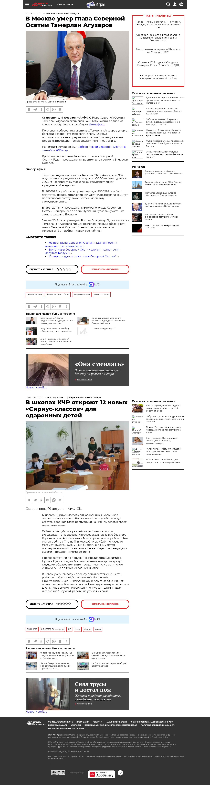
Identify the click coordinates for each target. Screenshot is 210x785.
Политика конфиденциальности (158, 725)
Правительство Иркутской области (44, 492)
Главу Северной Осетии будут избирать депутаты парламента (56, 329)
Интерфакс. (97, 124)
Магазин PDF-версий (116, 722)
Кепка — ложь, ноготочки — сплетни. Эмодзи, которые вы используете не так (158, 24)
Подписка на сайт (57, 725)
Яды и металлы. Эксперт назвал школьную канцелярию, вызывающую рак (162, 440)
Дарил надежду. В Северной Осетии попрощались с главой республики (56, 341)
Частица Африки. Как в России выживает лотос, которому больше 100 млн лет (164, 111)
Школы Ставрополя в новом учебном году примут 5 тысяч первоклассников (55, 666)
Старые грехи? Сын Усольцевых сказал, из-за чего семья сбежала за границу (164, 154)
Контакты (76, 725)
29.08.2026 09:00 (34, 397)
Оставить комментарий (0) (105, 269)
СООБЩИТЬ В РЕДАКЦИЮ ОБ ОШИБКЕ (66, 728)
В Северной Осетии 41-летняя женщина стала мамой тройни (158, 77)
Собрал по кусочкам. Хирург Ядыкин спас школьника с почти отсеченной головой (165, 419)
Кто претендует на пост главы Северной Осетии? (83, 256)
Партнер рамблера (76, 773)
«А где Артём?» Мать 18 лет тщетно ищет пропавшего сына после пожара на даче (164, 451)
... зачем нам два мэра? (103, 328)
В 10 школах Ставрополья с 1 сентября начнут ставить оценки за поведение (108, 655)
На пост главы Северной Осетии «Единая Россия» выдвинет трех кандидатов (81, 244)
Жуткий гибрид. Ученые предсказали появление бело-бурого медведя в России (165, 143)
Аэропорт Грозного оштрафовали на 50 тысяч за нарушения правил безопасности (158, 38)
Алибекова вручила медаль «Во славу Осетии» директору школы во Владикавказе (57, 655)
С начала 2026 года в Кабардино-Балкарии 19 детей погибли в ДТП (158, 64)
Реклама (97, 722)
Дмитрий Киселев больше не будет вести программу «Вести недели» (163, 205)
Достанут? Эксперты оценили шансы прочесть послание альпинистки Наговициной (165, 100)
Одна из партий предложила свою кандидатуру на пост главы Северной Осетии (108, 320)
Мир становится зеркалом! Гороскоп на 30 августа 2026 (158, 51)
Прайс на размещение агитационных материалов (110, 725)
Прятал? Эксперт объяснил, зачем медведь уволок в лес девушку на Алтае (163, 430)
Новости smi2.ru (36, 387)
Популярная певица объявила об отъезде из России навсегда (161, 194)
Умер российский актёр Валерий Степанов (162, 226)
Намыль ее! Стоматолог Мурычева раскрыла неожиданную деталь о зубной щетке (163, 133)
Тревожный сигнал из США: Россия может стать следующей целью (163, 183)
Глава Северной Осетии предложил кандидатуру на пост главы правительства (57, 320)
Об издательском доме (60, 722)
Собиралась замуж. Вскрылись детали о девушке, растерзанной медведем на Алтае (163, 122)
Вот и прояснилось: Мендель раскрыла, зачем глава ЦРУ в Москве (164, 172)
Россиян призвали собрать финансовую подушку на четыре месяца (161, 216)
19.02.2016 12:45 (33, 13)
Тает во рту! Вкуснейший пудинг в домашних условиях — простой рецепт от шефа (163, 408)
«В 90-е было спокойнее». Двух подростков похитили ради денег (163, 460)
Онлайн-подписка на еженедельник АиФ (151, 722)
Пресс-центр (82, 722)
